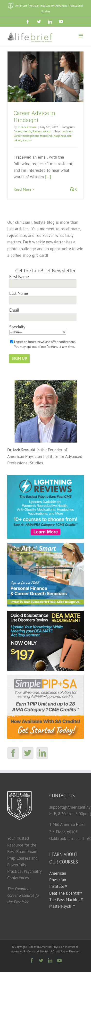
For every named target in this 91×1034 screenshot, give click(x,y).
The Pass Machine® (66, 899)
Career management (26, 135)
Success (36, 131)
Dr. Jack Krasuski (27, 127)
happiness (60, 135)
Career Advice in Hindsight (34, 116)
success (27, 140)
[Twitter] (27, 753)
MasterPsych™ (62, 906)
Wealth (47, 131)
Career (17, 131)
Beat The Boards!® (65, 893)
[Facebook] (13, 753)
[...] (48, 176)
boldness (67, 131)
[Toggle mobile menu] (81, 35)
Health (27, 131)
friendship (46, 135)
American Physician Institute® (58, 880)
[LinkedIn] (42, 753)
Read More (22, 189)
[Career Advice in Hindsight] (45, 76)
